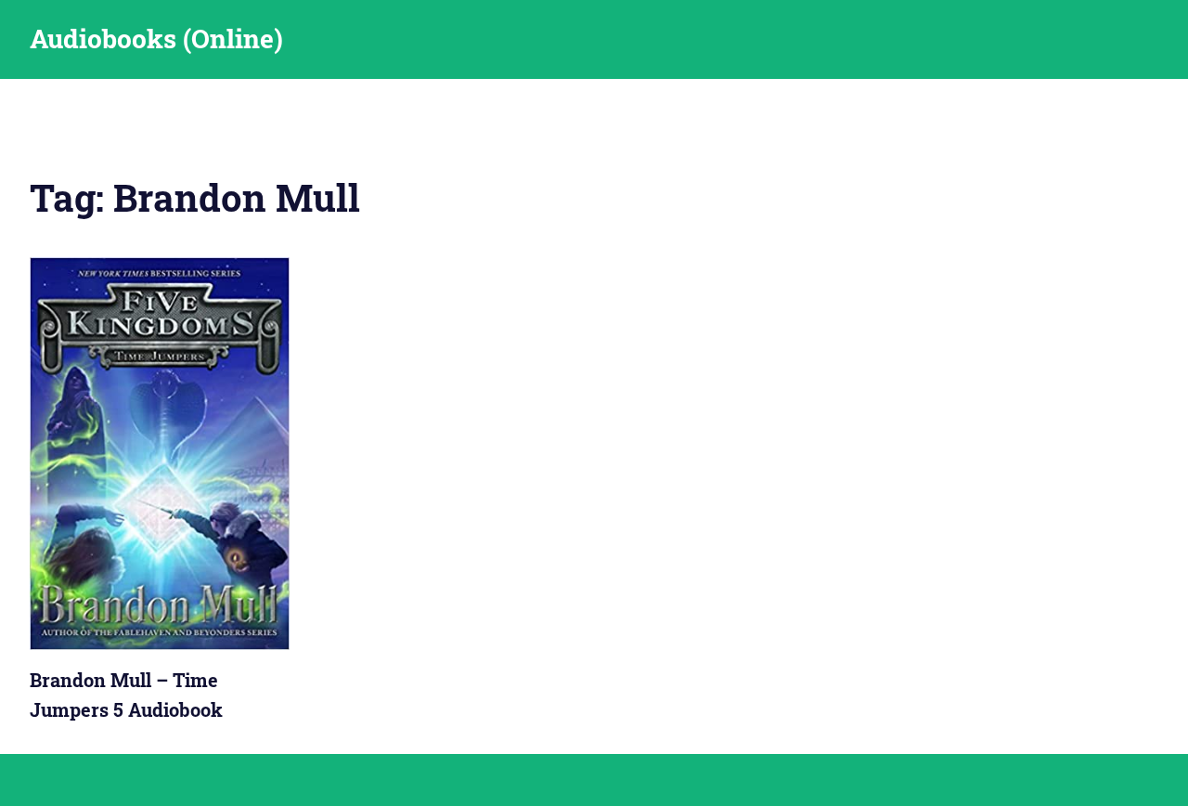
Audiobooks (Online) (156, 38)
